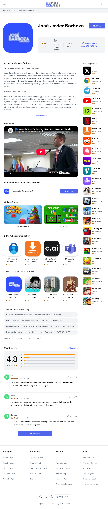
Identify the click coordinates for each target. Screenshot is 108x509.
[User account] (51, 496)
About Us (87, 468)
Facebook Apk (9, 463)
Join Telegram (89, 473)
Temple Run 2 (35, 463)
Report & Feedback (91, 479)
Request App (61, 479)
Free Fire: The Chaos (38, 468)
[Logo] (53, 4)
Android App (61, 463)
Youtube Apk (8, 479)
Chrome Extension (64, 468)
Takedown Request (64, 484)
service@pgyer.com (91, 484)
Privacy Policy (88, 458)
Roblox (33, 479)
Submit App (61, 473)
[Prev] (4, 253)
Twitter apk (8, 468)
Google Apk (8, 458)
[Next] (77, 253)
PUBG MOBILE (35, 473)
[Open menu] (4, 4)
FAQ (57, 458)
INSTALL (97, 25)
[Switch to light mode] (46, 496)
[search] (102, 4)
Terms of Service (90, 463)
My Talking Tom (36, 458)
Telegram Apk (9, 473)
